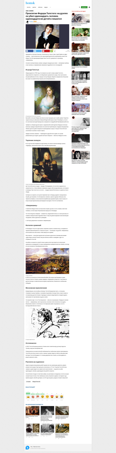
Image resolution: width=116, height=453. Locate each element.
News (27, 10)
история (28, 381)
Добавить (84, 7)
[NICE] (47, 397)
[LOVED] (52, 397)
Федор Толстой (36, 381)
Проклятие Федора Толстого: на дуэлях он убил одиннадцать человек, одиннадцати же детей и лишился (47, 16)
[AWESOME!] (33, 397)
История (31, 10)
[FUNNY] (61, 397)
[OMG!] (28, 397)
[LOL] (56, 397)
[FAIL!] (37, 397)
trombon (31, 21)
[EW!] (42, 397)
